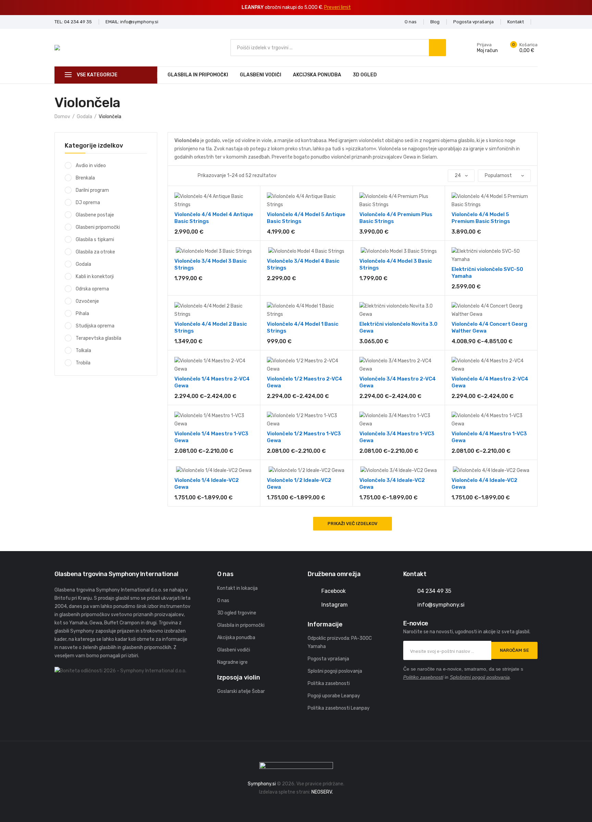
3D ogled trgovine (236, 613)
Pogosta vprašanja (328, 659)
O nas (223, 600)
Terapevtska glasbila (98, 338)
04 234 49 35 (434, 591)
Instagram (334, 604)
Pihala (82, 313)
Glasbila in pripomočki (198, 75)
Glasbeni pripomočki (98, 227)
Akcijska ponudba (317, 75)
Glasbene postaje (95, 215)
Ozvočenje (87, 301)
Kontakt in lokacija (237, 588)
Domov (62, 117)
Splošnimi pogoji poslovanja (480, 677)
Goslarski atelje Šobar (241, 691)
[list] (185, 176)
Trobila (83, 363)
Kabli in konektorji (95, 276)
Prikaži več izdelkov (353, 523)
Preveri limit (337, 7)
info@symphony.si (441, 604)
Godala (84, 117)
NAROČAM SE (514, 650)
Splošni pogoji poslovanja (335, 671)
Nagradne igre (232, 662)
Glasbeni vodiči (260, 75)
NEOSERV (321, 792)
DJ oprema (88, 203)
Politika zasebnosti (329, 683)
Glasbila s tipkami (95, 239)
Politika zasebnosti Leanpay (339, 708)
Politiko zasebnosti (423, 677)
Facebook (333, 591)
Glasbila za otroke (95, 252)
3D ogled (365, 75)
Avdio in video (91, 166)
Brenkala (85, 178)
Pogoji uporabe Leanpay (334, 696)
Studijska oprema (95, 326)
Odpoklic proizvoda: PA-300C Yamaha (340, 642)
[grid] (176, 176)
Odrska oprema (92, 289)
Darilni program (92, 190)
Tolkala (83, 350)
